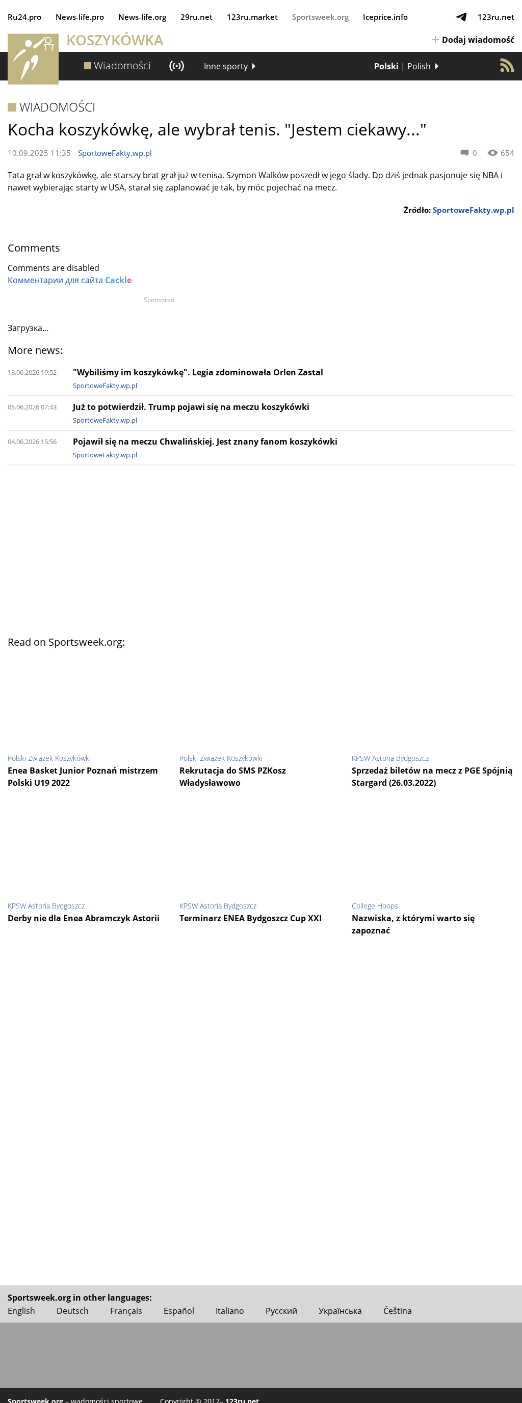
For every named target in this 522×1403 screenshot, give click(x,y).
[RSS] (507, 65)
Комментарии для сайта (70, 280)
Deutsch (73, 1310)
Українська (340, 1310)
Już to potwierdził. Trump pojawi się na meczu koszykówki (191, 406)
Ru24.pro (24, 17)
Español (179, 1310)
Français (126, 1310)
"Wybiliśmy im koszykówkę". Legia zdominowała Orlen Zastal (198, 372)
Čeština (397, 1310)
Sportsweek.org (320, 17)
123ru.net (496, 17)
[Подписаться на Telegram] (461, 17)
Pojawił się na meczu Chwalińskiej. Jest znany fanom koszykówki (205, 441)
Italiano (230, 1310)
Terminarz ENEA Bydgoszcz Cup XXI (250, 918)
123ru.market (252, 17)
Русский (281, 1310)
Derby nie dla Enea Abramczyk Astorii (84, 918)
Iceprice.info (385, 17)
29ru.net (196, 17)
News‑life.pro (80, 17)
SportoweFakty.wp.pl (115, 153)
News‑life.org (142, 17)
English (21, 1310)
